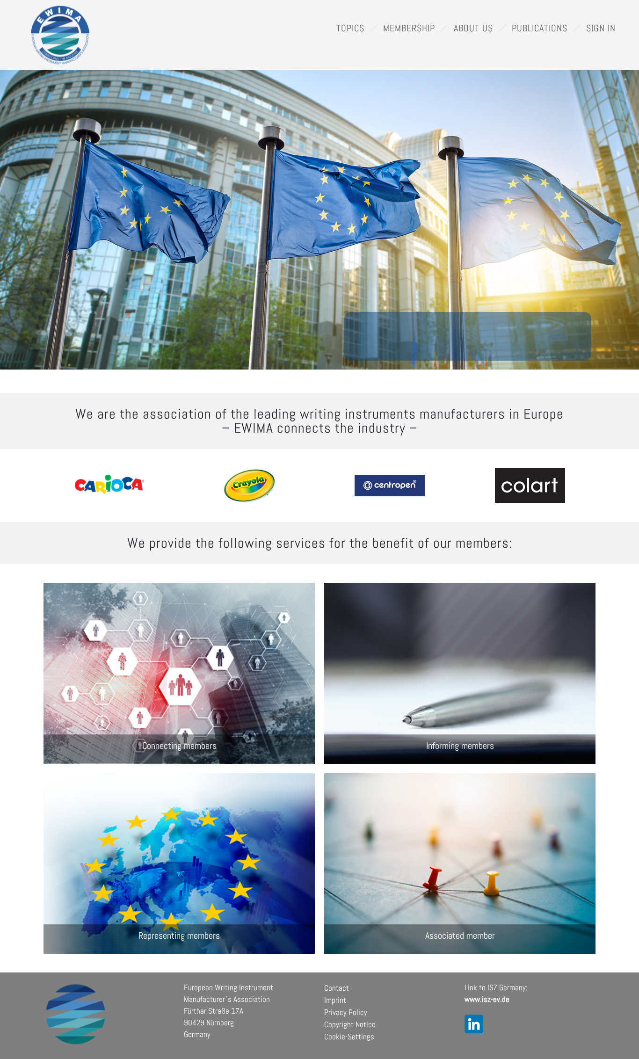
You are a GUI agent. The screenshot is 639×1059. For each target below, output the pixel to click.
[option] (109, 485)
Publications (539, 28)
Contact (336, 988)
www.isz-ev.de (487, 999)
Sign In (601, 28)
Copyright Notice (350, 1024)
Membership (409, 28)
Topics (350, 28)
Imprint (335, 1000)
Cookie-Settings (349, 1036)
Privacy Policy (345, 1012)
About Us (473, 28)
